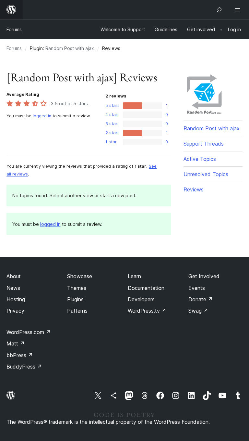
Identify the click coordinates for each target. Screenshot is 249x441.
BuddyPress (24, 366)
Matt (15, 343)
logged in (42, 115)
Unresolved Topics (206, 174)
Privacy (15, 310)
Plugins (75, 299)
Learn (134, 276)
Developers (141, 299)
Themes (76, 288)
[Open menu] (238, 9)
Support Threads (204, 143)
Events (196, 288)
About (13, 276)
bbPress (19, 355)
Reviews (194, 189)
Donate (200, 299)
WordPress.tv (147, 310)
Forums (14, 29)
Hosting (15, 299)
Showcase (79, 276)
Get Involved (203, 276)
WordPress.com (28, 332)
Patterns (77, 310)
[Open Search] (219, 9)
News (13, 288)
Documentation (146, 288)
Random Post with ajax (69, 48)
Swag (198, 310)
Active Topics (200, 159)
